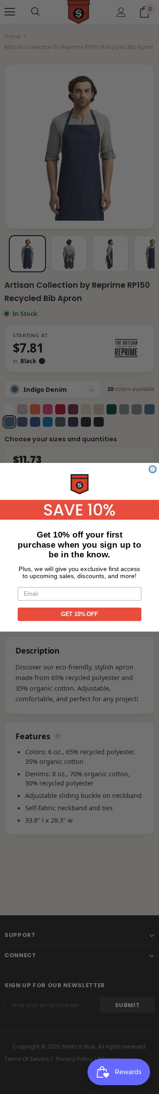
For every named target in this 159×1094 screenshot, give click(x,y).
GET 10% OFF (79, 614)
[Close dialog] (152, 469)
